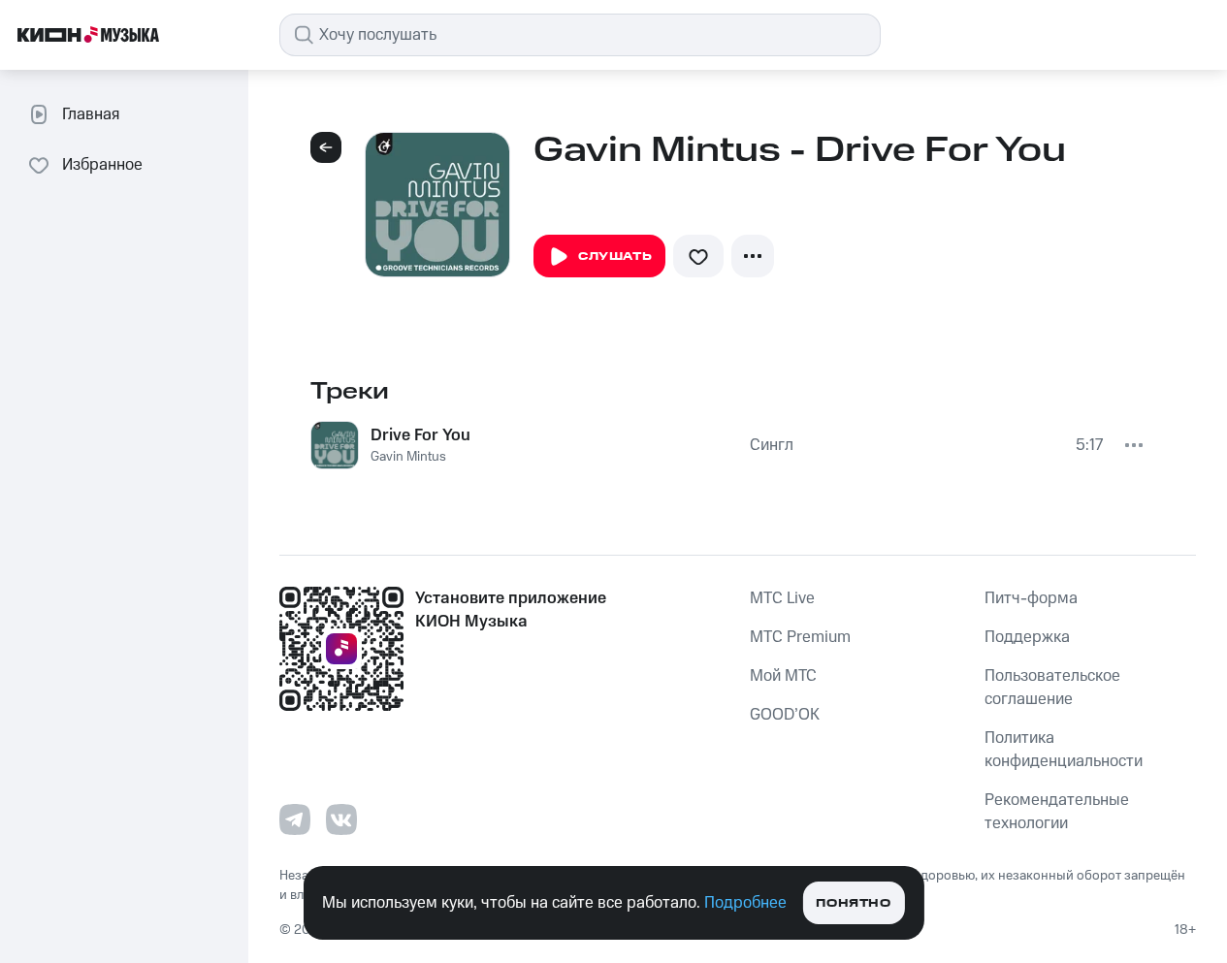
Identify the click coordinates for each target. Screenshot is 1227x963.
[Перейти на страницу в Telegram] (294, 819)
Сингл (771, 445)
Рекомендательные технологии (1057, 811)
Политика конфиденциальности (1064, 749)
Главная (90, 114)
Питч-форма (1031, 598)
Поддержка (1027, 637)
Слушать (615, 256)
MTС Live (782, 598)
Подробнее (745, 903)
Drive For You (420, 435)
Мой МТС (783, 676)
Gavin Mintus (408, 456)
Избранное (102, 165)
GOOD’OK (785, 714)
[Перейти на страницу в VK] (341, 819)
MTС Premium (800, 637)
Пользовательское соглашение (1052, 687)
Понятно (853, 903)
